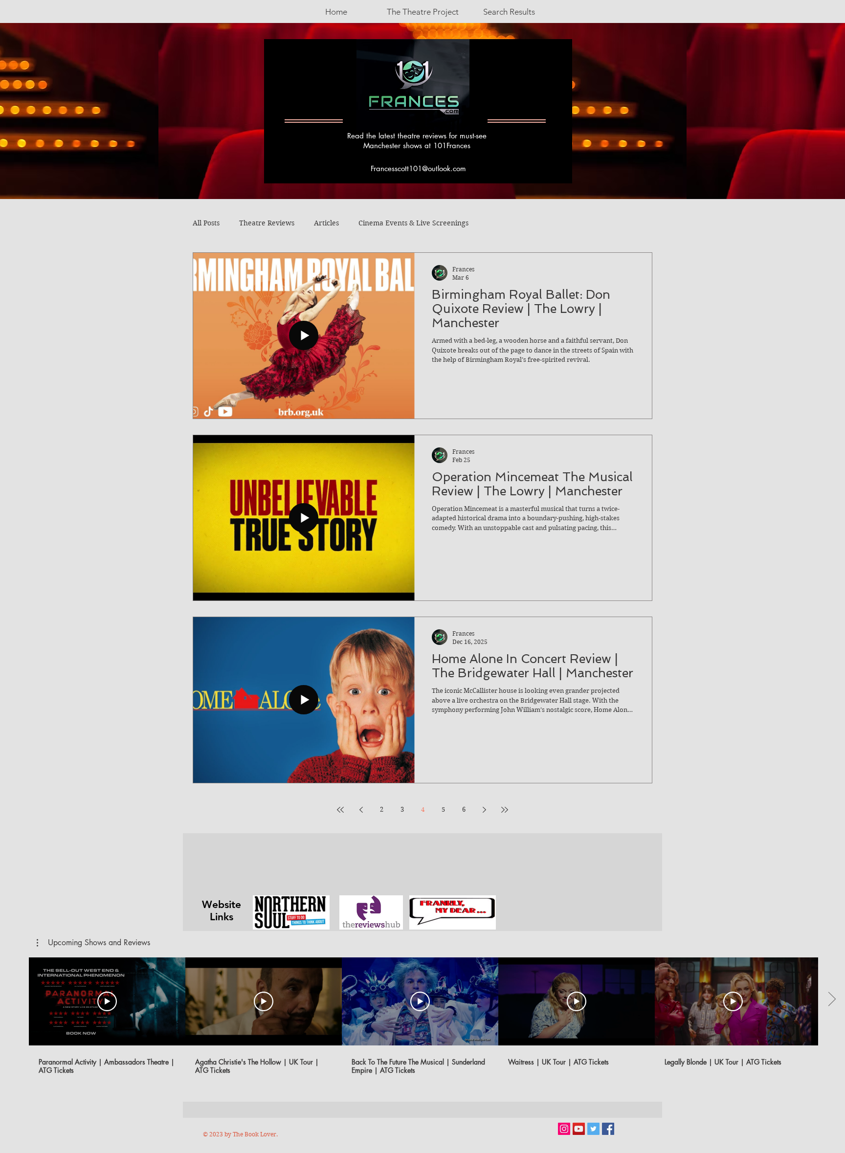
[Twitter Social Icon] (593, 1129)
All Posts (206, 223)
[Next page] (484, 810)
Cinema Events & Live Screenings (413, 223)
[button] (93, 942)
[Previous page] (361, 810)
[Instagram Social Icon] (564, 1129)
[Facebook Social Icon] (608, 1129)
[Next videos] (831, 999)
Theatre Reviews (266, 223)
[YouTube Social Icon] (579, 1129)
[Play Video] (107, 1001)
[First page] (340, 810)
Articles (326, 223)
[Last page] (504, 810)
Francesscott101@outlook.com (418, 168)
